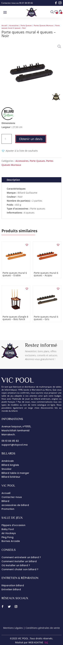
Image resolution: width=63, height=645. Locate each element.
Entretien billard (11, 589)
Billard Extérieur (11, 477)
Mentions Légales (13, 627)
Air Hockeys (9, 533)
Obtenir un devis (31, 139)
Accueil (4, 25)
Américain (8, 461)
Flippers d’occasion (13, 525)
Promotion (8, 509)
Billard (5, 501)
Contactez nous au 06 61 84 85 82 (17, 3)
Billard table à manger (15, 473)
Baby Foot (8, 529)
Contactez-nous (12, 497)
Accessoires (14, 25)
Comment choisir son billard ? (20, 569)
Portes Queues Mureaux (43, 25)
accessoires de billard (15, 505)
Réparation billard (13, 585)
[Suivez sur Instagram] (16, 606)
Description (13, 179)
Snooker (7, 469)
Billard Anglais (10, 465)
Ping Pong (7, 537)
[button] (58, 46)
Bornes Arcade (11, 541)
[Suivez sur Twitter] (9, 606)
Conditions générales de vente (43, 627)
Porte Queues (26, 25)
